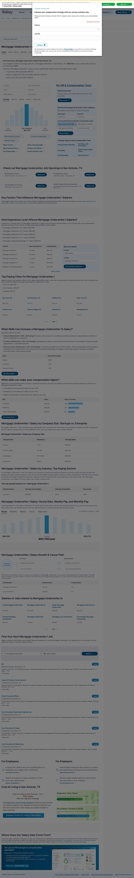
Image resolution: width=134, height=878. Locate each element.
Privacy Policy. (68, 49)
